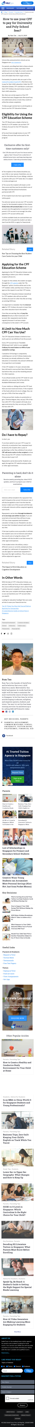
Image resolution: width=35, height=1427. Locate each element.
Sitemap (17, 1418)
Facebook (9, 735)
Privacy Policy (25, 1415)
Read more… (5, 1352)
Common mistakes (23, 622)
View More (17, 1332)
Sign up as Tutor (17, 779)
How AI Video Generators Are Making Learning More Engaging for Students (16, 1322)
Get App (6, 979)
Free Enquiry (10, 8)
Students (6, 1097)
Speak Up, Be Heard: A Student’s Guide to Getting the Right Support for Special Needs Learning (17, 1285)
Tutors (10, 1366)
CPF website (14, 283)
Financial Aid (15, 629)
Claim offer (17, 165)
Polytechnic (5, 629)
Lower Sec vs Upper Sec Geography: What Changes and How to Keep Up (16, 1175)
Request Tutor (17, 772)
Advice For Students (18, 1097)
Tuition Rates (20, 8)
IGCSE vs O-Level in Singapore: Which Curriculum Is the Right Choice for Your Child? (14, 1210)
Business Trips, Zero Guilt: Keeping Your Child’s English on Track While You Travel (17, 1138)
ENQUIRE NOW (17, 1018)
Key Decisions (11, 719)
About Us (30, 8)
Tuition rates (21, 625)
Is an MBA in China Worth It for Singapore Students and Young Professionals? (17, 1103)
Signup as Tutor (9, 971)
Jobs (27, 1412)
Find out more (8, 974)
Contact (20, 1412)
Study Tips (7, 1169)
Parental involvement (8, 622)
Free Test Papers (9, 963)
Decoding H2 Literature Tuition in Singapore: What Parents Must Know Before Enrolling (16, 1248)
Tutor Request (27, 3)
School (4, 625)
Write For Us (10, 1412)
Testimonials (8, 960)
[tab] (8, 735)
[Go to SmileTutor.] (2, 12)
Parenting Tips (15, 1059)
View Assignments (10, 976)
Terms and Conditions (11, 1415)
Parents (24, 719)
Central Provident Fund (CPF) (11, 82)
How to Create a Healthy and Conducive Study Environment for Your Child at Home (17, 1066)
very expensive (16, 62)
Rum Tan (13, 35)
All (4, 1366)
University (12, 625)
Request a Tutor (9, 955)
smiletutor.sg (24, 707)
